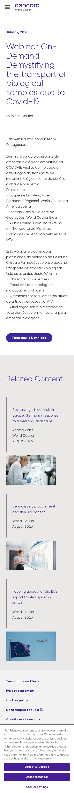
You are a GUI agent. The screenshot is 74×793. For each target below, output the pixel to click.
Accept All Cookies (37, 766)
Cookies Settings (37, 786)
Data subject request (22, 710)
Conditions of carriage (23, 719)
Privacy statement (20, 691)
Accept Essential (37, 776)
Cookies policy (17, 700)
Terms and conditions (22, 681)
